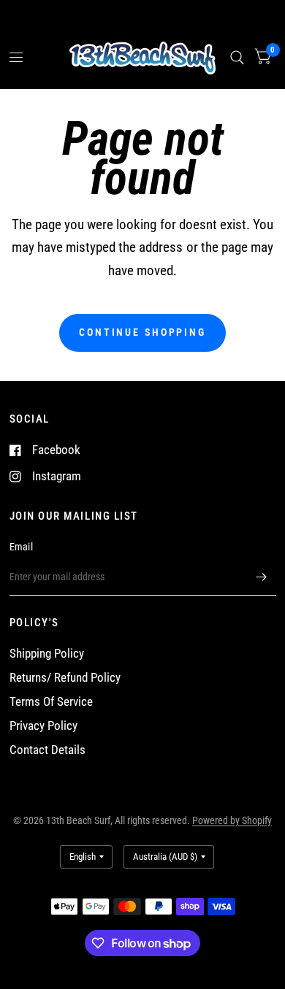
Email (21, 547)
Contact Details (48, 750)
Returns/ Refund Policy (65, 678)
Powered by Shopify (232, 820)
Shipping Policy (47, 654)
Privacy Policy (43, 726)
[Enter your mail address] (261, 577)
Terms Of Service (51, 702)
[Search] (237, 58)
